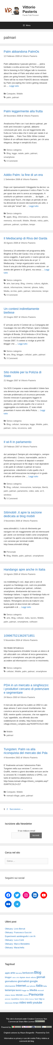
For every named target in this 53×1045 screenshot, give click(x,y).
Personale (11, 552)
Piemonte (36, 994)
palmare (7, 224)
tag (40, 999)
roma (14, 428)
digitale (44, 283)
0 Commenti (12, 161)
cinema (29, 283)
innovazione (34, 217)
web (30, 428)
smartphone (9, 157)
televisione (36, 291)
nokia (39, 220)
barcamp (15, 283)
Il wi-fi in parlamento (17, 442)
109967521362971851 (19, 635)
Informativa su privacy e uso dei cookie (19, 1038)
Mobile (20, 94)
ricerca (22, 999)
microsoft (17, 220)
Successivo (16, 809)
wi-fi (42, 491)
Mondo (33, 220)
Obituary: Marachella (14, 947)
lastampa (24, 424)
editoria (33, 977)
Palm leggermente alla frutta (23, 111)
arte (8, 283)
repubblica (15, 999)
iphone (45, 217)
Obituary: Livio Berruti (15, 929)
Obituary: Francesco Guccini (18, 932)
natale (21, 153)
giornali (40, 977)
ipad (27, 986)
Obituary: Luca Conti (14, 940)
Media (6, 291)
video (31, 491)
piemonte (7, 999)
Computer (11, 94)
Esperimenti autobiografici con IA (20, 936)
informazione (16, 287)
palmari (15, 97)
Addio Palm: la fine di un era (23, 174)
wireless (7, 495)
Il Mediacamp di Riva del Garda (25, 238)
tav (43, 999)
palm (9, 97)
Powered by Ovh (42, 1033)
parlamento (22, 491)
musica (25, 995)
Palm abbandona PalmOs (21, 51)
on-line (13, 291)
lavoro (33, 618)
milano (7, 995)
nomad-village (13, 795)
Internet (27, 287)
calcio (14, 977)
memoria (8, 220)
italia (41, 287)
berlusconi (28, 972)
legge (14, 153)
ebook (6, 287)
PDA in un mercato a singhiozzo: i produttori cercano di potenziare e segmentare (26, 688)
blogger (20, 354)
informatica (23, 217)
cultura (37, 283)
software (33, 622)
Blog (9, 153)
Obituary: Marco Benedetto (17, 944)
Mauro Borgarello (27, 1033)
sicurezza (22, 428)
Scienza (31, 999)
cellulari (28, 354)
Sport (36, 999)
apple (9, 217)
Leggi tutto (14, 86)
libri (28, 990)
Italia (45, 986)
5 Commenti (12, 498)
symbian (24, 224)
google (34, 981)
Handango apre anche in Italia (24, 569)
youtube (37, 1002)
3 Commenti (12, 358)
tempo (32, 224)
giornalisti (23, 981)
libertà (45, 487)
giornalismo (11, 981)
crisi (17, 977)
